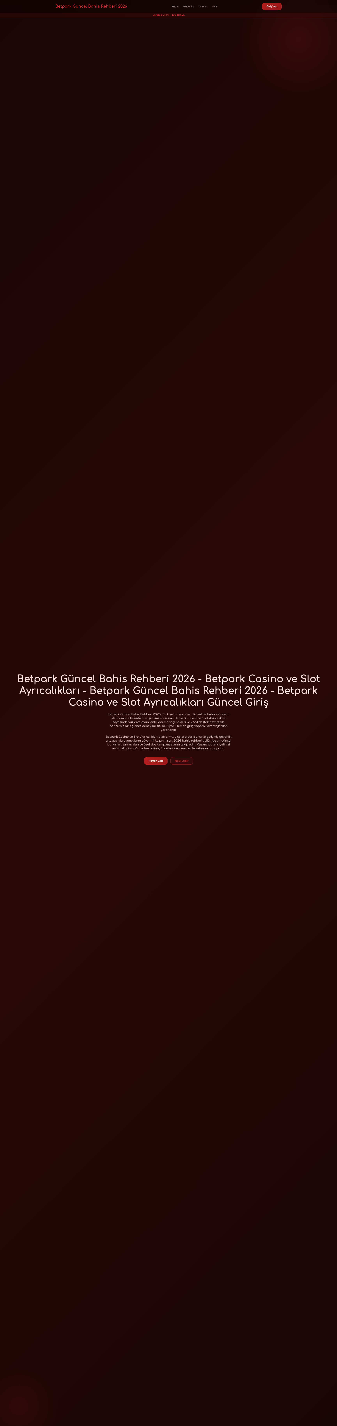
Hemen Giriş (156, 760)
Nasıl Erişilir (182, 760)
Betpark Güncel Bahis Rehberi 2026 (91, 6)
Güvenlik (188, 6)
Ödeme (203, 6)
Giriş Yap (272, 6)
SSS (214, 6)
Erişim (175, 6)
